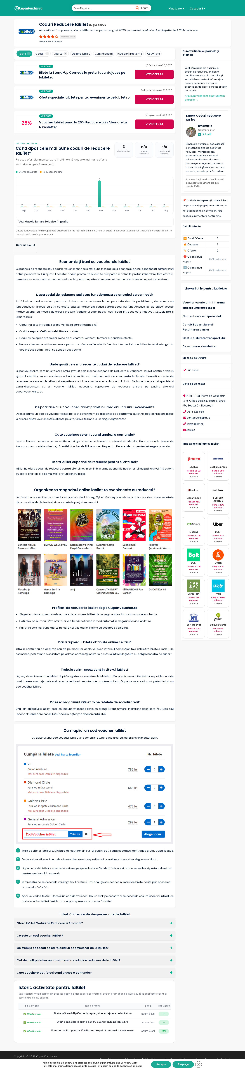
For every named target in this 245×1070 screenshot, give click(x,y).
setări (139, 1066)
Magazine (176, 8)
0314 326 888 (195, 411)
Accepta (161, 1064)
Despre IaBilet (81, 54)
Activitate (153, 54)
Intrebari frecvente (129, 54)
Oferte (60, 54)
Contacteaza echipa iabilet (202, 316)
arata (31, 245)
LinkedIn (207, 134)
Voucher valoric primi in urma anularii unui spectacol (204, 305)
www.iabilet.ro (195, 424)
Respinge (183, 1064)
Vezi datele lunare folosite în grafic (43, 221)
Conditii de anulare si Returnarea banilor (198, 327)
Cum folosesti (104, 54)
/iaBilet (190, 430)
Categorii (197, 8)
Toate (24, 54)
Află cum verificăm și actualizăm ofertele (205, 98)
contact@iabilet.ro (198, 418)
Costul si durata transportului (204, 338)
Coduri (42, 54)
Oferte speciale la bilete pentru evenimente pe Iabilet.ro (84, 97)
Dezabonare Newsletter (200, 346)
